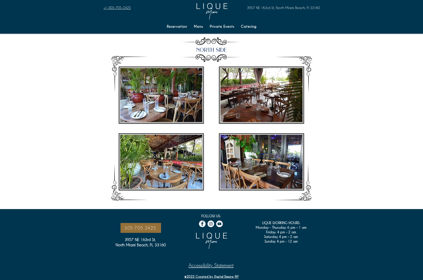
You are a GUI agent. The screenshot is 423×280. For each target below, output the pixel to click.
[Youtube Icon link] (219, 224)
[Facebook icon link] (202, 224)
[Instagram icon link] (211, 224)
